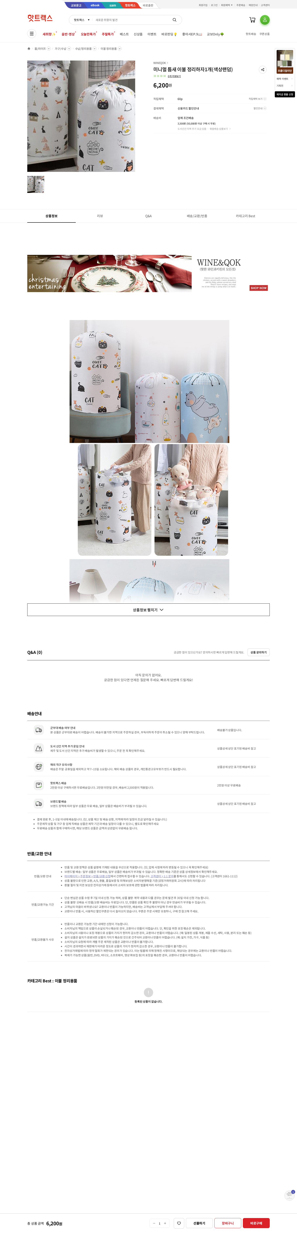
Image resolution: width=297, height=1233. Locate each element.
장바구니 (228, 1223)
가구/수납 (60, 49)
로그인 (214, 5)
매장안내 (253, 5)
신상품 (138, 34)
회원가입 (203, 5)
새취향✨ (49, 34)
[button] (262, 69)
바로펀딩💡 (169, 34)
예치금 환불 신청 (285, 94)
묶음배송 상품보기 (219, 128)
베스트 (124, 34)
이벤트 (152, 34)
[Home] (29, 48)
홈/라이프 (40, 49)
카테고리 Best (245, 215)
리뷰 (100, 215)
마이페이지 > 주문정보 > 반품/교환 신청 (87, 876)
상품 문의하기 (259, 652)
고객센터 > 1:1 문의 (162, 876)
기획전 (280, 85)
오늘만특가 (88, 34)
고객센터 (265, 5)
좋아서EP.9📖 (192, 34)
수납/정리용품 (83, 49)
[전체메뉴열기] (31, 33)
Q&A (148, 215)
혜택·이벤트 (282, 78)
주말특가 (108, 34)
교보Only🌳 (215, 34)
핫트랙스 (79, 20)
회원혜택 (225, 5)
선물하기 (199, 1223)
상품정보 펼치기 (145, 609)
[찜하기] (179, 1223)
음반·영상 (68, 34)
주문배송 (240, 5)
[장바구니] (252, 19)
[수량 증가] (165, 1223)
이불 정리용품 (109, 49)
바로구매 (256, 1223)
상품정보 (51, 215)
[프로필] (265, 20)
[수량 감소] (154, 1223)
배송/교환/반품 (197, 215)
